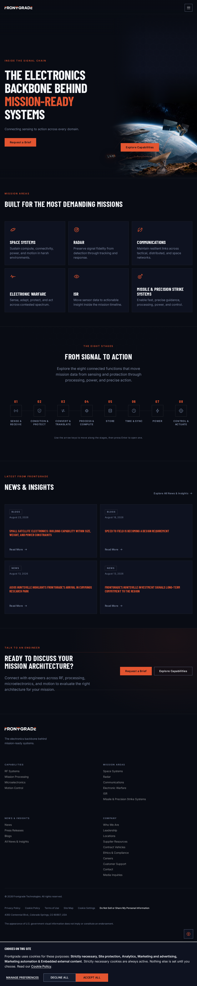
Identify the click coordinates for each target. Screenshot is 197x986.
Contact (108, 869)
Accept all (91, 977)
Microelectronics (15, 782)
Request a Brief (20, 142)
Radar (107, 776)
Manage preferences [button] (22, 977)
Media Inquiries (112, 874)
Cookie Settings (86, 908)
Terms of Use (52, 908)
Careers (108, 858)
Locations (109, 836)
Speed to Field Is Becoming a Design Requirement (137, 531)
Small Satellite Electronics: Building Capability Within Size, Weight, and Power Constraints (50, 532)
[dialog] (98, 964)
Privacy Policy (12, 908)
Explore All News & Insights (171, 493)
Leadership (110, 830)
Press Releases (14, 830)
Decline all (60, 977)
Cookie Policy (41, 966)
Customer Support (114, 863)
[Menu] (188, 8)
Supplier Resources (115, 841)
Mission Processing (17, 776)
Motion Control (14, 787)
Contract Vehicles (114, 847)
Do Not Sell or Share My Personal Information (124, 908)
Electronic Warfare (114, 787)
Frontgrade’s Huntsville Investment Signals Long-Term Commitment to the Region (142, 589)
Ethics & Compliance (116, 852)
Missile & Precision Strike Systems (124, 799)
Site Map (68, 908)
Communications (113, 782)
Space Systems (113, 771)
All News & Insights (17, 841)
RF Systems (12, 771)
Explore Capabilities (140, 147)
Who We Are (111, 824)
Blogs (8, 836)
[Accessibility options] (188, 934)
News (8, 824)
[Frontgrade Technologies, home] (18, 7)
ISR (105, 793)
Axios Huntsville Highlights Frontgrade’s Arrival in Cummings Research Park (50, 589)
